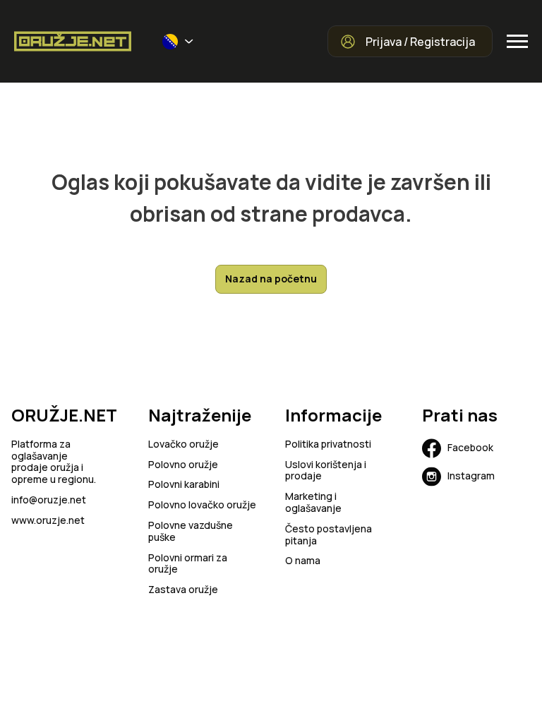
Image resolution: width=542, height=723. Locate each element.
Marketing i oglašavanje (313, 503)
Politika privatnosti (328, 444)
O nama (302, 561)
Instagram (471, 475)
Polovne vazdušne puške (190, 532)
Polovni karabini (183, 485)
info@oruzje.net (48, 500)
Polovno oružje (183, 465)
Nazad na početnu (271, 278)
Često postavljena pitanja (328, 535)
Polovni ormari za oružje (187, 564)
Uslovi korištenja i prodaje (325, 471)
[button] (177, 41)
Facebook (470, 447)
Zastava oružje (183, 590)
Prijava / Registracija (420, 41)
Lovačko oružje (183, 444)
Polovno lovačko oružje (202, 505)
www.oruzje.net (48, 521)
